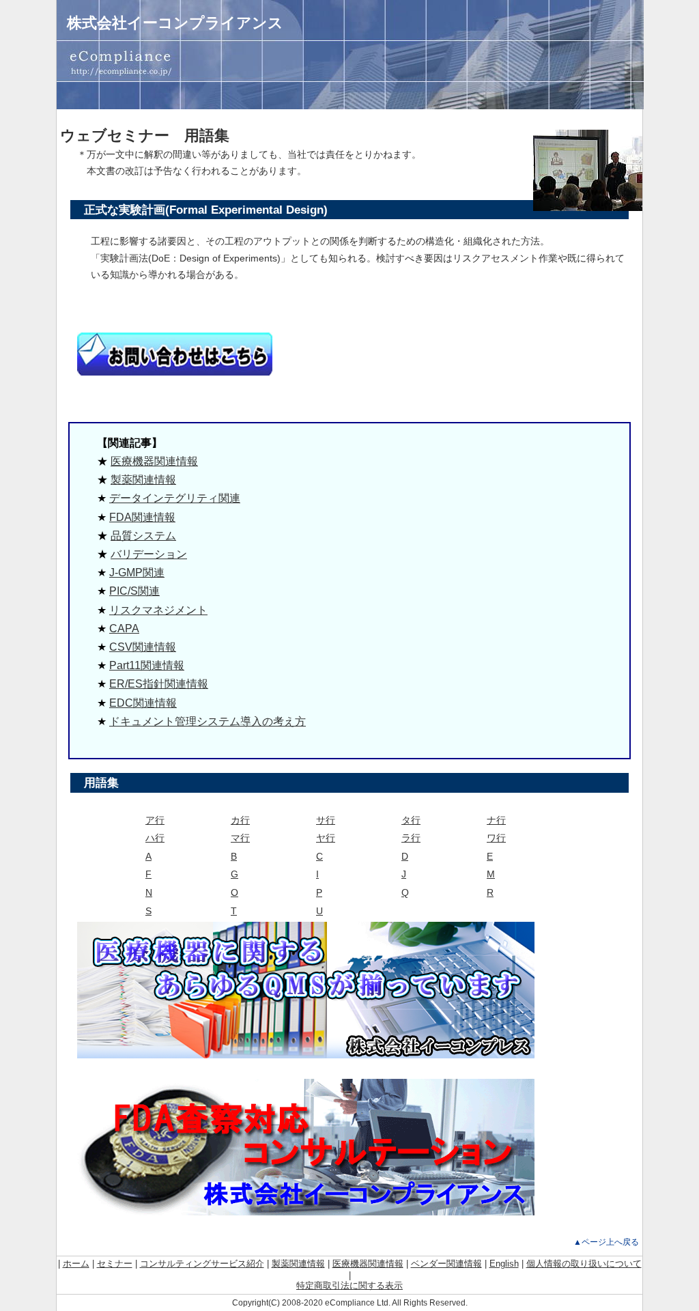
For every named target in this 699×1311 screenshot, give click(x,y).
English (504, 1263)
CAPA (124, 628)
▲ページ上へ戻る (606, 1242)
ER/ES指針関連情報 (158, 684)
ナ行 (496, 820)
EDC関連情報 (143, 703)
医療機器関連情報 (154, 461)
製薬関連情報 (143, 479)
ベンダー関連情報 (446, 1263)
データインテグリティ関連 (174, 498)
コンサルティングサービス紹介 (202, 1263)
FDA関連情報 (142, 517)
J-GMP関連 (137, 572)
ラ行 (410, 837)
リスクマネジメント (158, 610)
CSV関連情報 (142, 647)
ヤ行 (325, 837)
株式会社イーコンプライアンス (175, 22)
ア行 (155, 820)
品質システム (143, 535)
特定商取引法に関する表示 (349, 1285)
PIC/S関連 (134, 591)
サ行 (325, 820)
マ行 (240, 837)
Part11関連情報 (146, 665)
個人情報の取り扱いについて (584, 1263)
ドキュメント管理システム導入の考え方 (207, 721)
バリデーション (149, 554)
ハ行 (155, 837)
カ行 (240, 820)
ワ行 (496, 837)
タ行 (410, 820)
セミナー (114, 1263)
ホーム (76, 1263)
